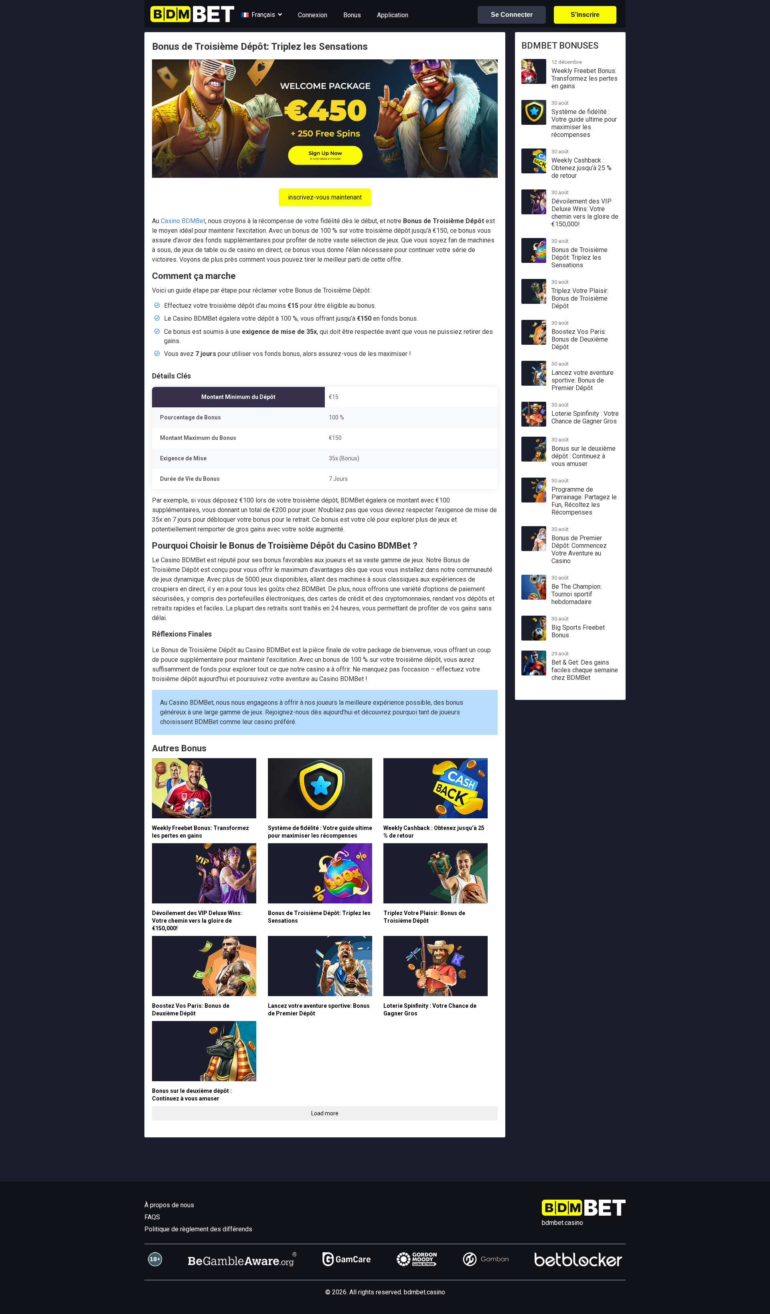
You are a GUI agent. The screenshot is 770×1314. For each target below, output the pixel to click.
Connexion (312, 15)
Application (392, 15)
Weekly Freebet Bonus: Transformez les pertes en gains (584, 78)
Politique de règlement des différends (198, 1229)
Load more (324, 1113)
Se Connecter (512, 14)
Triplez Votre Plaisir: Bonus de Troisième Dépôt (579, 298)
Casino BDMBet (183, 221)
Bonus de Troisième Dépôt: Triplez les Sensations (579, 257)
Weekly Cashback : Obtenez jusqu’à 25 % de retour (581, 168)
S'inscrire (585, 14)
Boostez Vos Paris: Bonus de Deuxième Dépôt (579, 339)
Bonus (352, 15)
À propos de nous (169, 1205)
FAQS (152, 1217)
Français (263, 14)
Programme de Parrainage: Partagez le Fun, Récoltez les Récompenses (584, 501)
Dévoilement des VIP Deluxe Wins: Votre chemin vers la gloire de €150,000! (197, 921)
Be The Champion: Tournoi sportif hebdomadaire (576, 594)
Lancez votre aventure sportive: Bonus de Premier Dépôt (582, 380)
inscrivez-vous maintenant (325, 197)
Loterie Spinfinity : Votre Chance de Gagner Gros (585, 417)
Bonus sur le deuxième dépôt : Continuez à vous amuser (583, 456)
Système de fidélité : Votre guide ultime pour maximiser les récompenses (584, 123)
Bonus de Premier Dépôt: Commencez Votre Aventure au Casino (579, 549)
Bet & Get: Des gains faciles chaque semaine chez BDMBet (584, 670)
